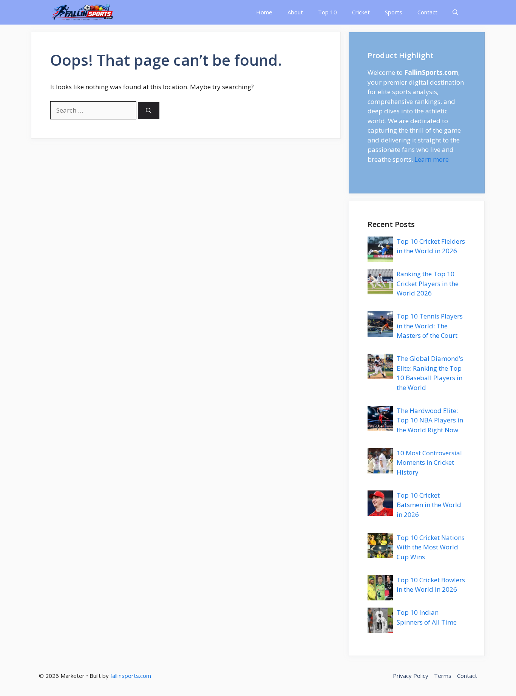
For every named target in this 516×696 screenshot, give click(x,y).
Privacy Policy (410, 675)
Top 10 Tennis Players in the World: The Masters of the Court (430, 326)
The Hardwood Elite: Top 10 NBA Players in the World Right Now (430, 420)
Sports (393, 12)
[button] (455, 12)
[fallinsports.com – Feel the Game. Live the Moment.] (82, 12)
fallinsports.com (130, 675)
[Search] (148, 110)
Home (264, 12)
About (295, 12)
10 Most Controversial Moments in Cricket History (429, 462)
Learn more (431, 159)
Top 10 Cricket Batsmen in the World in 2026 (429, 505)
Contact (427, 12)
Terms (442, 675)
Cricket (361, 12)
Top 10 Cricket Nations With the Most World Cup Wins (431, 547)
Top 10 (327, 12)
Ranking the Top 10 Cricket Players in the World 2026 (428, 283)
